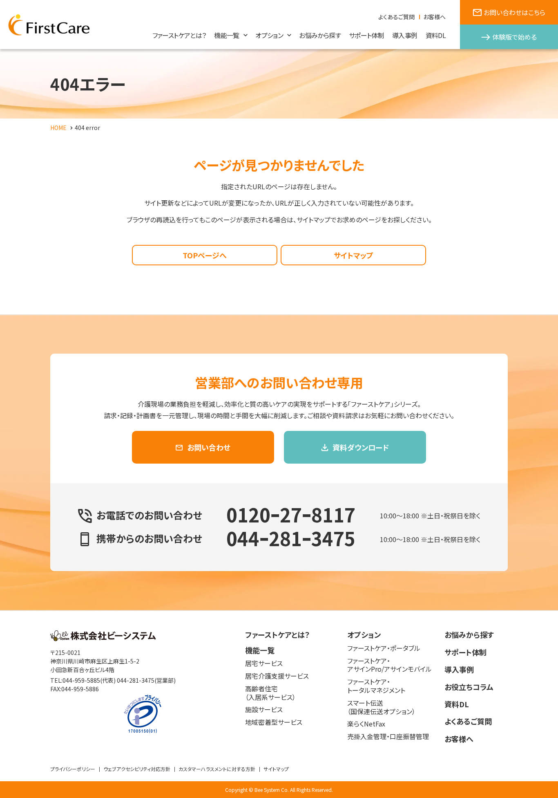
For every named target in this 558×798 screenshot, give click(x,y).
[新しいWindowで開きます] (103, 638)
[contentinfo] (279, 704)
